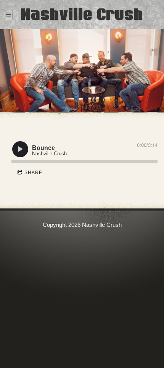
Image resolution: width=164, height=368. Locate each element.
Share (33, 172)
